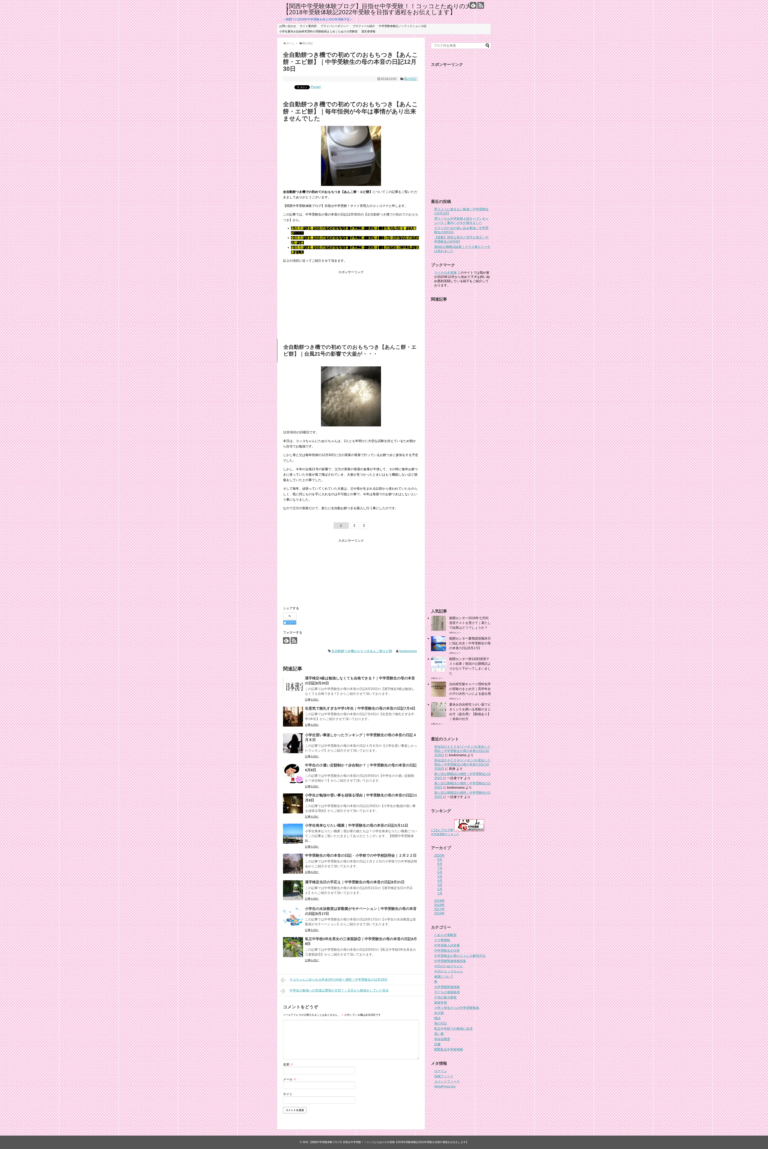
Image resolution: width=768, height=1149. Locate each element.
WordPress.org (444, 1086)
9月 (439, 859)
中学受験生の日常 (447, 950)
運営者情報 (368, 31)
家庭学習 (440, 1002)
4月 (439, 880)
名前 (288, 1064)
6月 (439, 872)
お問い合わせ (287, 26)
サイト (288, 1094)
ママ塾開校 (442, 940)
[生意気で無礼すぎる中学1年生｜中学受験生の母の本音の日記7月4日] (293, 717)
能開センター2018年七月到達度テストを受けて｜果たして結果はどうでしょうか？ (470, 622)
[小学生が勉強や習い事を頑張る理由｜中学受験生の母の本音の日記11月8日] (293, 803)
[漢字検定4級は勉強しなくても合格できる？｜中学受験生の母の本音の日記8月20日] (293, 686)
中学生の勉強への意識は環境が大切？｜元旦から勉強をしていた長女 (339, 990)
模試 (437, 1018)
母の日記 (410, 79)
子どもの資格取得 (447, 992)
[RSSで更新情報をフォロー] (480, 5)
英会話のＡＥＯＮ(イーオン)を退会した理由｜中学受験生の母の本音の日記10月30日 (462, 751)
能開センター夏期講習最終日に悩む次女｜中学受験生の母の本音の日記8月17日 (470, 643)
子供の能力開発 (445, 997)
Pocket (316, 87)
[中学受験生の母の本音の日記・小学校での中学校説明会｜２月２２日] (293, 864)
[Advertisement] (351, 303)
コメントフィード (447, 1081)
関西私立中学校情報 (448, 1049)
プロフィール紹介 (364, 26)
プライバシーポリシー (335, 26)
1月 (439, 893)
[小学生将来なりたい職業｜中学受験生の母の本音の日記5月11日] (293, 834)
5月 (439, 876)
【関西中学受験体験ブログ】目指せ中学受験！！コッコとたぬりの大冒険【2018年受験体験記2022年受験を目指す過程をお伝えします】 (383, 9)
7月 (439, 868)
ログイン (440, 1071)
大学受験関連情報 (447, 987)
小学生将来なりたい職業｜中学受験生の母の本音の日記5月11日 (356, 825)
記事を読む (312, 699)
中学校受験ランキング (445, 834)
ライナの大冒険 (445, 272)
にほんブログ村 (442, 830)
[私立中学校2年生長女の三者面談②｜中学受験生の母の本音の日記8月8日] (293, 947)
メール (290, 1079)
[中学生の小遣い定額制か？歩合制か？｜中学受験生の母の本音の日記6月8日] (293, 773)
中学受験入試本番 (447, 945)
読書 (437, 1044)
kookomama (408, 651)
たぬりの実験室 (445, 935)
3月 (439, 885)
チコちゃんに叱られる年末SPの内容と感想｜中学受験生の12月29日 (339, 979)
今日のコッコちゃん (448, 971)
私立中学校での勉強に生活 (453, 1028)
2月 (439, 889)
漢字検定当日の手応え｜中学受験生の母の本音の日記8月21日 (355, 882)
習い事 (439, 1034)
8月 (439, 864)
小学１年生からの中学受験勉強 (456, 1008)
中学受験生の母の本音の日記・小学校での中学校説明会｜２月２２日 (361, 855)
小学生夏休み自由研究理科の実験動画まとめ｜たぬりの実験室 (318, 31)
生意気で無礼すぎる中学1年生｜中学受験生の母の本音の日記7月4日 (360, 708)
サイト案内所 (308, 26)
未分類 (439, 1013)
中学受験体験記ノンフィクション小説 (402, 26)
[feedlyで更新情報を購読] (473, 5)
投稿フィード (443, 1076)
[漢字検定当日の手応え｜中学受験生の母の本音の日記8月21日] (293, 890)
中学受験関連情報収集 (450, 961)
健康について (443, 976)
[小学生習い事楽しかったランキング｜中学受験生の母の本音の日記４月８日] (293, 743)
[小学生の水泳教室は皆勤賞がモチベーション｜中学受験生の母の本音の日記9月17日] (293, 917)
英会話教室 (442, 1039)
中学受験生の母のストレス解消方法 (459, 956)
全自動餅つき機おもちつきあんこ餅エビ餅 (361, 651)
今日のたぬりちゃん (448, 966)
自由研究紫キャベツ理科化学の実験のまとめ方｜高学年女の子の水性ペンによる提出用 (470, 688)
